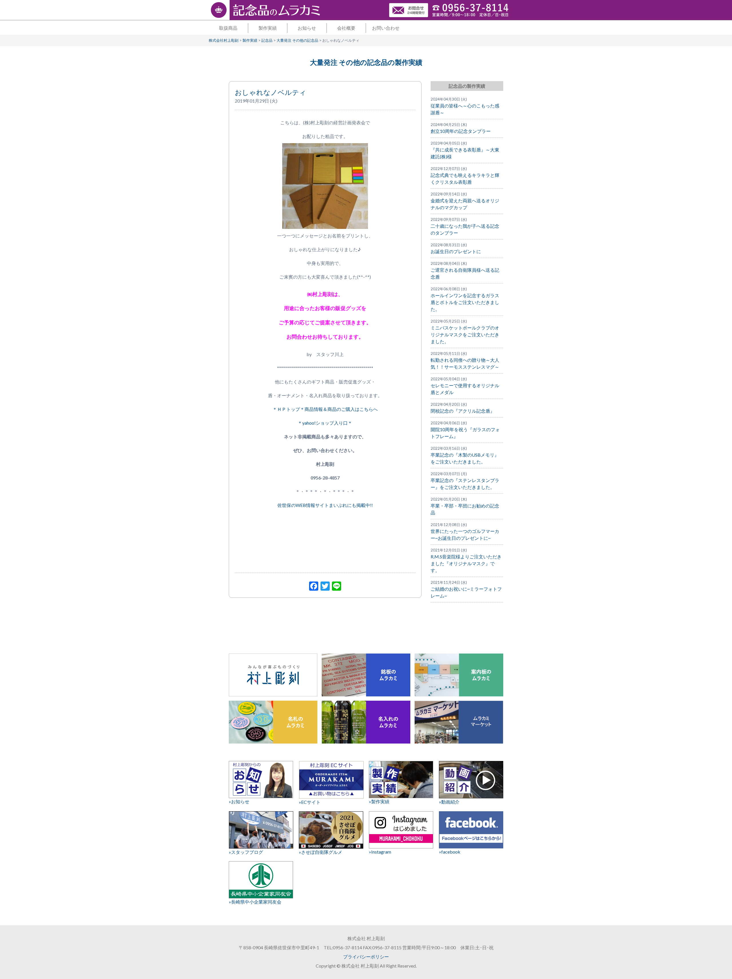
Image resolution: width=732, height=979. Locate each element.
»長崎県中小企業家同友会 (255, 901)
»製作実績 (379, 801)
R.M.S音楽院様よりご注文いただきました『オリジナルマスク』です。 (466, 563)
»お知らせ (239, 801)
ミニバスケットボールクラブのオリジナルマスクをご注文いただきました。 (465, 334)
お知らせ (307, 28)
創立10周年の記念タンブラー (461, 131)
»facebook (449, 851)
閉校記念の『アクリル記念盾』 (463, 410)
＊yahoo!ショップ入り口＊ (325, 422)
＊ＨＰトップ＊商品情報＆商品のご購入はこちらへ (325, 409)
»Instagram (380, 851)
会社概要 (346, 28)
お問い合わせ (385, 28)
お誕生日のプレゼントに (456, 251)
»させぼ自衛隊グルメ (320, 852)
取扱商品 (228, 28)
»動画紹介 (449, 801)
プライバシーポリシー (366, 956)
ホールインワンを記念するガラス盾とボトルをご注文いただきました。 (465, 302)
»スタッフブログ (246, 852)
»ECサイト (310, 802)
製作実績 (267, 28)
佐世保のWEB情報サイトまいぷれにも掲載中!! (325, 505)
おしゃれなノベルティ (270, 92)
